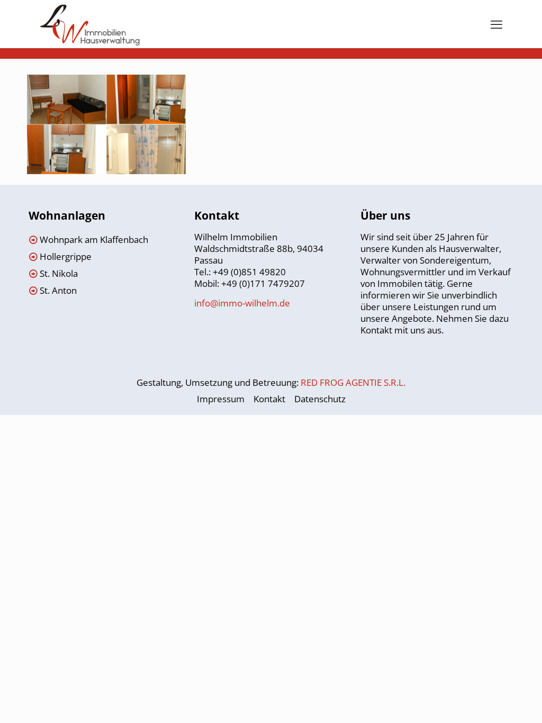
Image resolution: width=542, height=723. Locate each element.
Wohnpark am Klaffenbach (94, 239)
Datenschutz (320, 399)
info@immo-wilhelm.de (242, 303)
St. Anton (58, 290)
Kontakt (269, 399)
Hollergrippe (66, 256)
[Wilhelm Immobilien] (90, 24)
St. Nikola (59, 273)
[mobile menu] (496, 24)
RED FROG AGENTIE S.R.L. (353, 382)
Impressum (221, 399)
